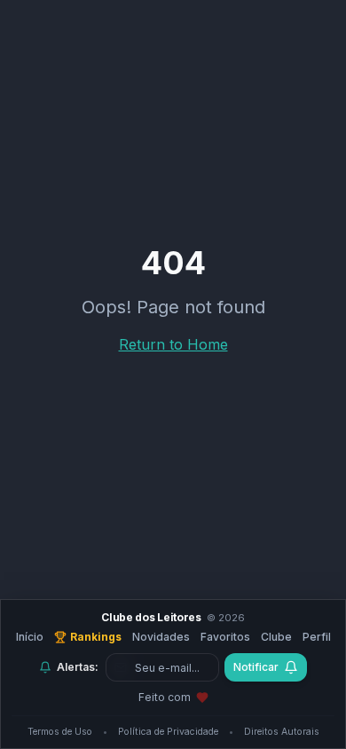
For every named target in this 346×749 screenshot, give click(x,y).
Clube (276, 636)
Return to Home (173, 344)
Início (29, 636)
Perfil (317, 636)
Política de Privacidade (168, 731)
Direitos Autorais (281, 731)
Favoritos (225, 636)
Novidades (161, 636)
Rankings (96, 636)
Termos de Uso (60, 731)
